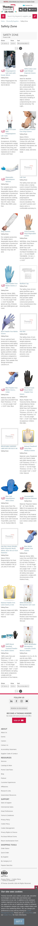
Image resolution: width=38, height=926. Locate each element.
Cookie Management (7, 828)
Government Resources (8, 795)
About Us (4, 732)
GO (35, 16)
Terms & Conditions (7, 815)
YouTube (27, 701)
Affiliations (4, 787)
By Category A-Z (6, 861)
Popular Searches (6, 865)
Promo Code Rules (7, 770)
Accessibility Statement (8, 749)
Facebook (16, 701)
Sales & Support (6, 803)
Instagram (21, 701)
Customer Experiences (8, 782)
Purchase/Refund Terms (9, 837)
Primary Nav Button (3, 16)
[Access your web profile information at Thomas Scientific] (25, 10)
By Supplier (4, 857)
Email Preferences (7, 811)
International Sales (7, 807)
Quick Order (5, 853)
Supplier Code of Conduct (9, 754)
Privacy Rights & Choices (9, 832)
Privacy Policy (5, 820)
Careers (3, 741)
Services (3, 761)
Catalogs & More (6, 765)
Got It (19, 921)
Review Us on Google (19, 708)
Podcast (3, 778)
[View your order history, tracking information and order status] (21, 10)
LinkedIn (11, 701)
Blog (2, 774)
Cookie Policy (5, 824)
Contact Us (28, 5)
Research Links (6, 791)
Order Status (5, 848)
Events (3, 737)
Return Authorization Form (9, 841)
